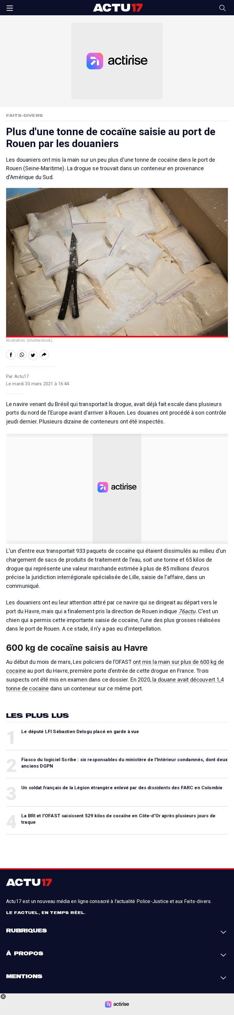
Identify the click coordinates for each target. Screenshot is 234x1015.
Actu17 (118, 8)
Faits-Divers (24, 115)
